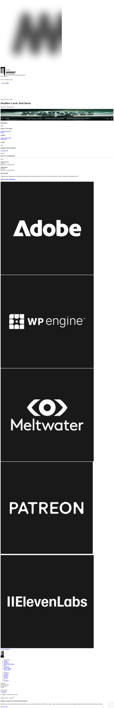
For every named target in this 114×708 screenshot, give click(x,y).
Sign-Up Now (4, 706)
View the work (4, 150)
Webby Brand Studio (9, 664)
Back (3, 83)
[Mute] (108, 119)
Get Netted (6, 667)
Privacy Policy (7, 669)
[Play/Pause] (3, 119)
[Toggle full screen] (111, 119)
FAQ (5, 665)
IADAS (6, 661)
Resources (6, 662)
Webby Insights (7, 668)
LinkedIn (6, 675)
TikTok (5, 676)
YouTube (6, 678)
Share (7, 83)
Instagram (6, 673)
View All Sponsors (10, 179)
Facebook (6, 680)
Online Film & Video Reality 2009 (6, 138)
